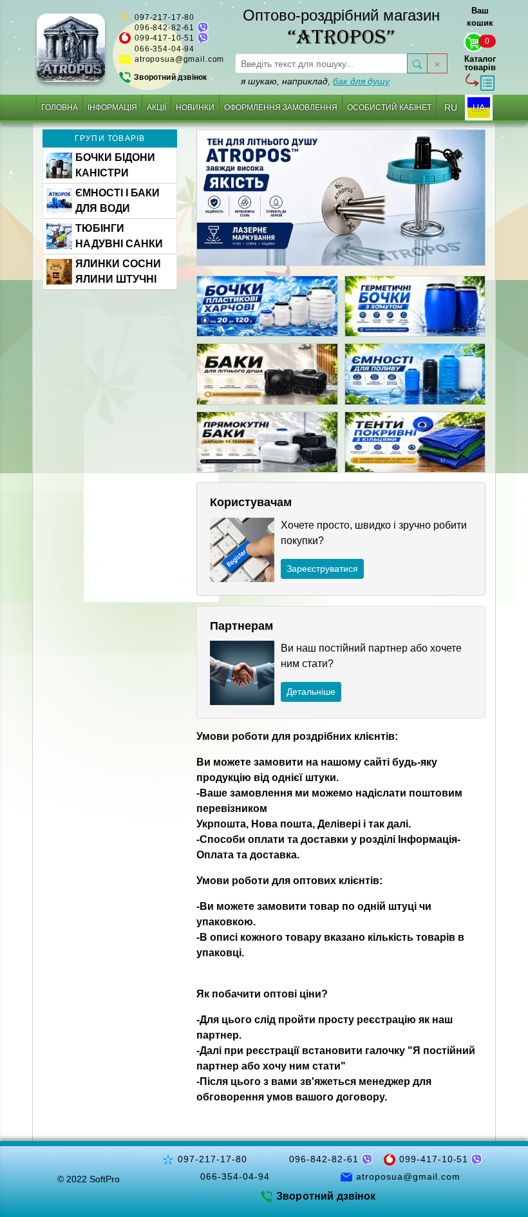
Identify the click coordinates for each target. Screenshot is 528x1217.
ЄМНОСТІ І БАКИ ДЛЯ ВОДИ (117, 200)
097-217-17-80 (164, 17)
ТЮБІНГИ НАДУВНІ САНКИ (119, 236)
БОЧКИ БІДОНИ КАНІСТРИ (115, 165)
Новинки (195, 107)
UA (479, 107)
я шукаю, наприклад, (315, 81)
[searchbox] (321, 63)
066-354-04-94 (164, 48)
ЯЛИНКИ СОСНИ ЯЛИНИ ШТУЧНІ (118, 271)
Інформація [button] (112, 107)
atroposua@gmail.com (179, 59)
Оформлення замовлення (280, 107)
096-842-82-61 (164, 27)
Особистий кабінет (389, 107)
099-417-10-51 (164, 37)
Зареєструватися (322, 568)
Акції (156, 107)
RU (450, 107)
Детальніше (311, 691)
